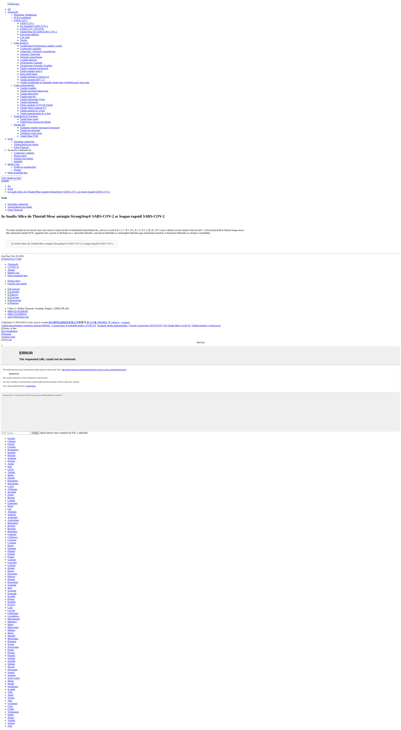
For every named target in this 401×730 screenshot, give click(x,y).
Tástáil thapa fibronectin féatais (35, 122)
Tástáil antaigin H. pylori (32, 110)
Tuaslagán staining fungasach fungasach (40, 127)
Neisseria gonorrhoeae (31, 57)
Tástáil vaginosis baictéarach (34, 68)
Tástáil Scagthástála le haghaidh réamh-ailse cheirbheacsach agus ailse (54, 82)
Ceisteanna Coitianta (24, 153)
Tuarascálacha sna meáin (26, 144)
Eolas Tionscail (21, 147)
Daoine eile (19, 124)
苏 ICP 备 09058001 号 (99, 322)
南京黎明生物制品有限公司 (64, 322)
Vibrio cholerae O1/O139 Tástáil (36, 105)
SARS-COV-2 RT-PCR (32, 29)
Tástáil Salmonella (29, 102)
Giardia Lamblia (28, 88)
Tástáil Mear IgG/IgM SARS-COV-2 (38, 31)
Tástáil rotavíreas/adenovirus (34, 91)
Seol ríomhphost (9, 331)
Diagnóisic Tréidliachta (25, 14)
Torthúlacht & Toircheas (26, 116)
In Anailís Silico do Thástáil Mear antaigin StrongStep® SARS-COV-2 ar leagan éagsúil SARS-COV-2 (59, 191)
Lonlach (126, 322)
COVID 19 (13, 267)
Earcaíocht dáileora (29, 34)
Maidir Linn (13, 164)
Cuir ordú (25, 37)
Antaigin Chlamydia (30, 54)
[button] (62, 243)
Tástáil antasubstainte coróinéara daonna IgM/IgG (25, 325)
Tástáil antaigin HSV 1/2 (32, 79)
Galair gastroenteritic (24, 85)
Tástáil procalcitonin (30, 130)
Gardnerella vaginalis (30, 48)
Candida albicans (28, 60)
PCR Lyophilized (22, 17)
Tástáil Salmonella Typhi (32, 99)
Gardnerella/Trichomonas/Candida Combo (41, 45)
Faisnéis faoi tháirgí (23, 158)
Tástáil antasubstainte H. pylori (35, 113)
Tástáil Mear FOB (29, 136)
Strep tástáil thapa (28, 74)
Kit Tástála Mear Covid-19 (177, 325)
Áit (9, 9)
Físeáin (23, 40)
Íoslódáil (18, 161)
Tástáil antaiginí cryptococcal (34, 76)
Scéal (10, 139)
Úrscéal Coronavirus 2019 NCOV (145, 325)
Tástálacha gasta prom (31, 133)
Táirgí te (115, 322)
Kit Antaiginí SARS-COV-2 (34, 26)
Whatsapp (6, 334)
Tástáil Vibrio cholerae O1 (33, 108)
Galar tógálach (21, 43)
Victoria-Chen (8, 336)
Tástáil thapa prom (29, 119)
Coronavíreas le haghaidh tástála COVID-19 (74, 325)
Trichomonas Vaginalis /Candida (36, 65)
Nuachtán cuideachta (24, 141)
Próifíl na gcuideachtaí (25, 167)
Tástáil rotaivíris (28, 96)
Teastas (17, 170)
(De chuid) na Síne (11, 178)
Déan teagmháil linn (17, 172)
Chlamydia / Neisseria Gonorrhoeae (37, 51)
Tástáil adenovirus (29, 93)
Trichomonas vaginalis (31, 62)
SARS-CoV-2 (21, 20)
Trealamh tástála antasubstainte (112, 325)
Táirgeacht (13, 12)
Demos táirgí (20, 155)
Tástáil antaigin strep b (31, 71)
